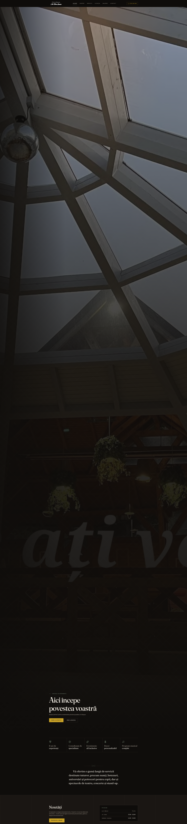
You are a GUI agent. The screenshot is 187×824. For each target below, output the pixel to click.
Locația (97, 3)
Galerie (105, 3)
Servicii (89, 3)
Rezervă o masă (56, 820)
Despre (82, 3)
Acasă (75, 3)
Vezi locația (71, 720)
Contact (113, 3)
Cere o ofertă (56, 720)
